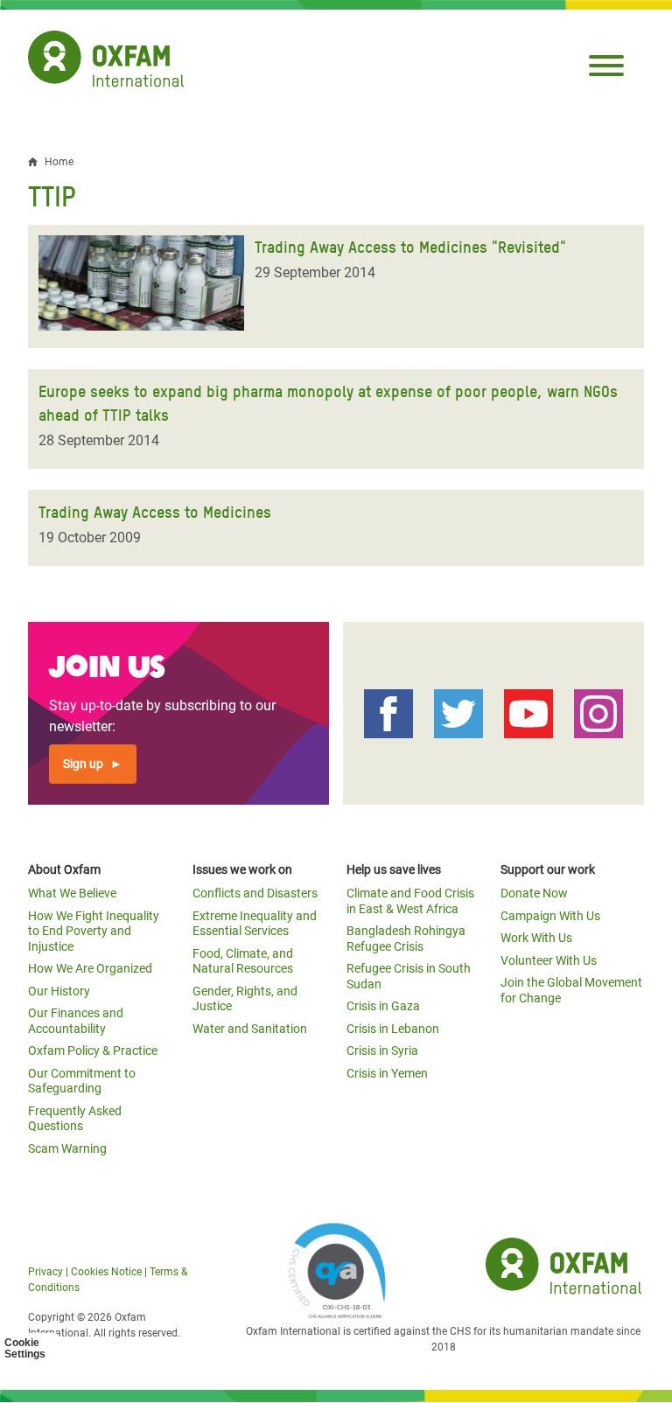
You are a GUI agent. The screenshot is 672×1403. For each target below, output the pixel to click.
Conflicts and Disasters (255, 893)
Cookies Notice (106, 1272)
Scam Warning (67, 1148)
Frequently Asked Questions (75, 1119)
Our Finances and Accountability (75, 1021)
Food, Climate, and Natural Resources (242, 961)
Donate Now (534, 893)
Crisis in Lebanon (392, 1029)
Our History (59, 991)
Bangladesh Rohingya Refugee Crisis (406, 938)
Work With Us (536, 938)
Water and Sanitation (249, 1029)
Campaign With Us (550, 916)
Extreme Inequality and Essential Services (254, 924)
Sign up (83, 764)
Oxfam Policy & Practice (93, 1050)
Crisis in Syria (382, 1050)
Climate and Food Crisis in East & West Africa (410, 901)
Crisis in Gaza (383, 1006)
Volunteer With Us (548, 960)
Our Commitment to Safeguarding (82, 1081)
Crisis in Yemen (387, 1073)
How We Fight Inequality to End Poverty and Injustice (93, 931)
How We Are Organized (90, 968)
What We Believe (72, 893)
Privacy (45, 1272)
